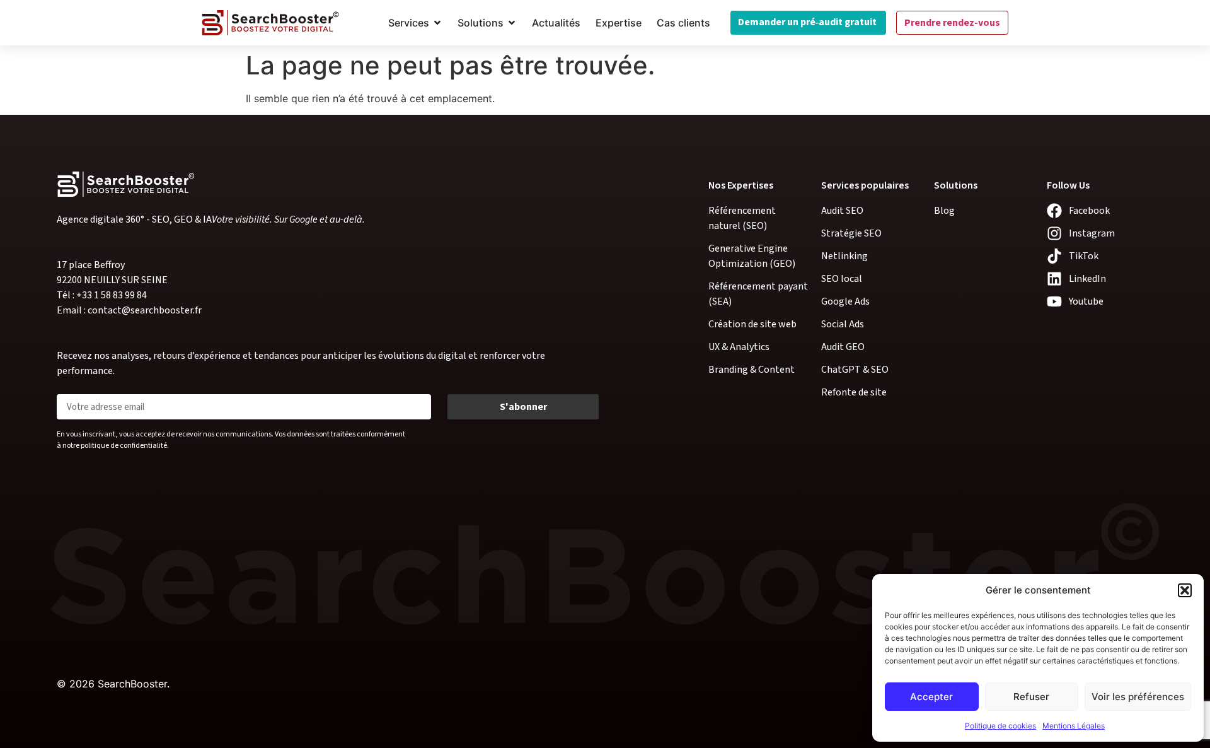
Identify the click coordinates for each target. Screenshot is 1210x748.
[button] (1184, 590)
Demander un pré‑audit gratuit (808, 22)
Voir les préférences (1138, 697)
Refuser (1031, 697)
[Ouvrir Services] (437, 22)
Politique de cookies (1000, 725)
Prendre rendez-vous (952, 23)
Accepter (931, 697)
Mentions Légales (1073, 725)
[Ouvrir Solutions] (512, 22)
